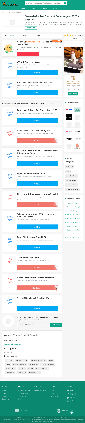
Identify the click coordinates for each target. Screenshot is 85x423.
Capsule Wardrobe (42, 369)
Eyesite (51, 361)
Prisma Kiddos (10, 372)
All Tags (4, 396)
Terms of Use (55, 396)
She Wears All (22, 372)
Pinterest (72, 401)
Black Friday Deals (40, 391)
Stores (23, 8)
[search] (65, 3)
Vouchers (33, 8)
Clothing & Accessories (73, 190)
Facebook (72, 394)
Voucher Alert (22, 396)
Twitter (72, 397)
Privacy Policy (55, 393)
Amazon (24, 13)
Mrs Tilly (30, 369)
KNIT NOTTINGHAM (19, 365)
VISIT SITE (31, 28)
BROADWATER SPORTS (38, 361)
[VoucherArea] (10, 5)
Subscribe (56, 325)
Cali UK (8, 365)
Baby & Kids (69, 167)
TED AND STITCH (21, 361)
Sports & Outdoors (71, 176)
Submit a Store (23, 393)
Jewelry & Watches (71, 185)
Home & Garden (71, 180)
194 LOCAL (9, 361)
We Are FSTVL (33, 365)
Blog (55, 8)
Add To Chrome (27, 54)
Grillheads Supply (34, 372)
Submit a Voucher (24, 391)
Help (19, 399)
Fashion (68, 171)
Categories (44, 8)
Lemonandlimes (10, 369)
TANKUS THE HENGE (48, 365)
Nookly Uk (21, 369)
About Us (54, 391)
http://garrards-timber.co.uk (13, 344)
